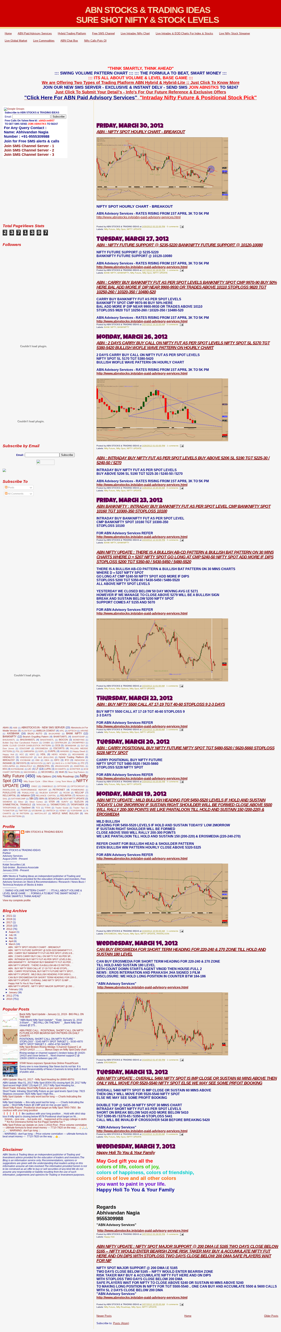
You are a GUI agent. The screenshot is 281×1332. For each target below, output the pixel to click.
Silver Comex (36, 802)
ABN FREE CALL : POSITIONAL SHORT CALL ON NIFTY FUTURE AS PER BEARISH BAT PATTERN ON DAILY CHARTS (52, 1033)
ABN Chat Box (69, 40)
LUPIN (47, 769)
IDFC (57, 760)
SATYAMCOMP (18, 799)
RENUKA (80, 795)
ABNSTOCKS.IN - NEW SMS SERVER (43, 727)
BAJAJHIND (54, 733)
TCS (38, 808)
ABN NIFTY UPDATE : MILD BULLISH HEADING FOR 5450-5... (40, 974)
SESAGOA (53, 798)
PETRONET (59, 789)
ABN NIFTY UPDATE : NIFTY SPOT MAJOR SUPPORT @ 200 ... (41, 986)
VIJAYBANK (76, 810)
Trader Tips (79, 808)
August (12, 932)
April (11, 941)
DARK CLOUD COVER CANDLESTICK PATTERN (27, 745)
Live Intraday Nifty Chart (135, 33)
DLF (83, 745)
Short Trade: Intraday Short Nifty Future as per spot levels (34, 1088)
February (14, 989)
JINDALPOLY (26, 766)
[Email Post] (181, 226)
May (11, 938)
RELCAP (79, 792)
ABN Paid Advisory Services (35, 33)
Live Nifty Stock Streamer (234, 33)
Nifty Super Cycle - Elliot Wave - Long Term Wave (48, 781)
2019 (9, 919)
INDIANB (7, 763)
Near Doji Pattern (76, 772)
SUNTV (64, 802)
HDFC (32, 754)
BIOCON (63, 739)
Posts (10, 487)
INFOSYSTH (36, 763)
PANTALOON (163, 934)
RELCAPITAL (9, 795)
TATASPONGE (9, 808)
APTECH (72, 731)
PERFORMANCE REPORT (34, 790)
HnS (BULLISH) (46, 757)
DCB (57, 745)
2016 (9, 925)
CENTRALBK (61, 743)
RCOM (66, 793)
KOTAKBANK (17, 769)
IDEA (46, 760)
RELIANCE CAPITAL (46, 795)
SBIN (41, 798)
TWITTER (23, 810)
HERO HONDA (59, 754)
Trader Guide (62, 808)
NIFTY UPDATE (134, 229)
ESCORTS (58, 748)
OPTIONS (61, 786)
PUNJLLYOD (28, 793)
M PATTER (75, 769)
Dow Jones (8, 748)
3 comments (172, 324)
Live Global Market (16, 40)
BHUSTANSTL (47, 740)
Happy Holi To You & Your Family (125, 1152)
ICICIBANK (25, 760)
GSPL (41, 751)
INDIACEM (79, 760)
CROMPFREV (78, 743)
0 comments (172, 226)
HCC (22, 754)
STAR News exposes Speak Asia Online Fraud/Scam (49, 1063)
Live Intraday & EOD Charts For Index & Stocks (184, 33)
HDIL (43, 754)
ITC (83, 763)
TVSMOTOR (8, 810)
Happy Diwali (79, 751)
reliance (25, 795)
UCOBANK (37, 810)
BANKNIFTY (123, 273)
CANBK (46, 743)
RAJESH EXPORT (48, 793)
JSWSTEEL (79, 766)
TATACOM (41, 804)
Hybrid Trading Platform (72, 33)
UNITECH (50, 810)
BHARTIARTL (60, 736)
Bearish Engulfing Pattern (36, 736)
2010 (9, 999)
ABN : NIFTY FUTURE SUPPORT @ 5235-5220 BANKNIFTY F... (41, 950)
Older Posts (271, 1315)
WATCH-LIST (41, 813)
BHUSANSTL (9, 740)
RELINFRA (65, 795)
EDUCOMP (25, 748)
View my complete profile (17, 900)
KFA (5, 769)
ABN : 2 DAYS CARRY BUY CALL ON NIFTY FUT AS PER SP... (40, 956)
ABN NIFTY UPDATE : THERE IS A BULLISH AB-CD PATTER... (39, 965)
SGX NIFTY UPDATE (74, 798)
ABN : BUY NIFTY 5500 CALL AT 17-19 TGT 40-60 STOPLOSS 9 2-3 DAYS (160, 704)
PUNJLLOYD (9, 792)
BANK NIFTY (110, 273)
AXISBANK (13, 733)
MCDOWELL (47, 772)
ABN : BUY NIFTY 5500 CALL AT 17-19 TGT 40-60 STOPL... (38, 968)
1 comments (172, 270)
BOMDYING (79, 740)
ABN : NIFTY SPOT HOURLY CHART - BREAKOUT (140, 131)
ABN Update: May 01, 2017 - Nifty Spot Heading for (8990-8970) (38, 1079)
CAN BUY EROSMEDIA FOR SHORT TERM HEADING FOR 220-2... (43, 977)
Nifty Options (122, 688)
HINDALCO (8, 757)
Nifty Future (109, 229)
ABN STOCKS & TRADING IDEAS (44, 831)
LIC (29, 769)
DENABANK (70, 745)
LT (37, 768)
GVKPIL (52, 751)
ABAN (6, 727)
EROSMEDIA (110, 934)
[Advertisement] (140, 54)
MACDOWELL (30, 772)
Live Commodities (44, 40)
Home (8, 33)
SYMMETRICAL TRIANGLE (17, 804)
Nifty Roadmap (123, 1307)
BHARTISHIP (78, 737)
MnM (61, 772)
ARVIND (84, 731)
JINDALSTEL (43, 766)
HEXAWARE (78, 754)
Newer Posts (104, 1315)
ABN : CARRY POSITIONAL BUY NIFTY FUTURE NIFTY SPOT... (41, 971)
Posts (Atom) (121, 1323)
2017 (9, 922)
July (11, 935)
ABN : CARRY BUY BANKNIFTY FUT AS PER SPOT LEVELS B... (41, 953)
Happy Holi (109, 1237)
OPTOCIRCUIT (78, 786)
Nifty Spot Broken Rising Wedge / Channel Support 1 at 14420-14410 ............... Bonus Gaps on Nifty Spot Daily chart (53, 1048)
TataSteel (25, 807)
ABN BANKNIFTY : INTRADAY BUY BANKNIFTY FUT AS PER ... (40, 962)
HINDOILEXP (26, 757)
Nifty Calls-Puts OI (95, 40)
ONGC (34, 786)
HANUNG (64, 751)
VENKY (62, 810)
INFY (48, 763)
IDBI (37, 760)
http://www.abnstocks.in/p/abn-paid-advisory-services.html (138, 217)
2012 (9, 929)
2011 (9, 995)
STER (52, 801)
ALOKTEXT (27, 731)
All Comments (15, 493)
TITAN (47, 808)
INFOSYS (21, 763)
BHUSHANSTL (27, 739)
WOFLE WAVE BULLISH (65, 813)
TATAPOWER (77, 804)
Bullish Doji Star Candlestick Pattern (20, 743)
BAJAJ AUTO (35, 733)
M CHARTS (60, 769)
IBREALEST (9, 760)
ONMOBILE (47, 786)
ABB (15, 728)
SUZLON (79, 801)
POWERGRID (77, 790)
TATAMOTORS (58, 804)
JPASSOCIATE (62, 766)
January (13, 992)
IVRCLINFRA (9, 766)
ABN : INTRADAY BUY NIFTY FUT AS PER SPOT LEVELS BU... (40, 959)
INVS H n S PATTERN (66, 763)
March (12, 944)
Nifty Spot (120, 229)
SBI (31, 798)
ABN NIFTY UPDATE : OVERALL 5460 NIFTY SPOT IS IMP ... (39, 980)
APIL (61, 731)
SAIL (5, 799)
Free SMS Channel (103, 33)
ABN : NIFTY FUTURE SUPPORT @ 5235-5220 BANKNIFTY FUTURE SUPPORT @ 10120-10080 (179, 245)
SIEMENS (7, 802)
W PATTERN (22, 813)
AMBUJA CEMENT (45, 730)
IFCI (67, 760)
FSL (18, 751)
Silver (20, 802)
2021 (9, 915)
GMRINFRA (28, 751)
